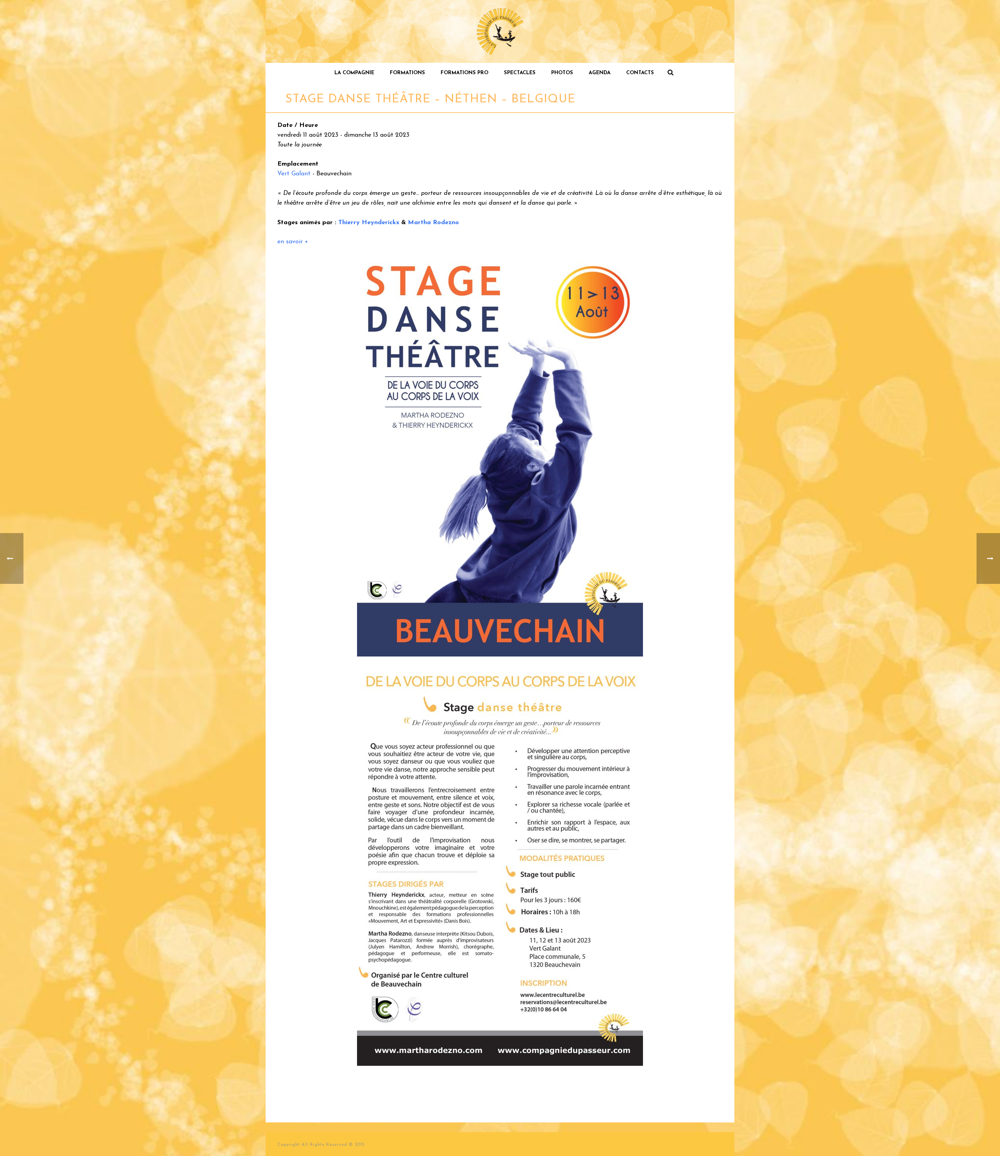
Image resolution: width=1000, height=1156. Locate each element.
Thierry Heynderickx (368, 222)
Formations (407, 72)
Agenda (600, 72)
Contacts (640, 72)
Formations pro (464, 72)
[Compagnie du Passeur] (500, 31)
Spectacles (520, 72)
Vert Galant (294, 174)
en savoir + (292, 242)
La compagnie (354, 72)
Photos (562, 72)
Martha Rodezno (433, 222)
